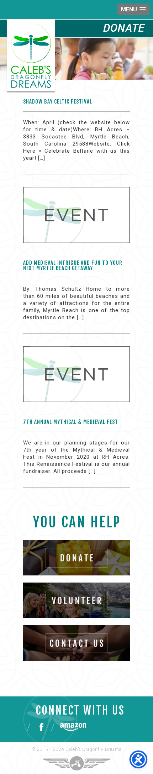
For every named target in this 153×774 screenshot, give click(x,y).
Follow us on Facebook (41, 727)
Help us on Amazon (73, 727)
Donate (124, 28)
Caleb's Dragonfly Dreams (31, 55)
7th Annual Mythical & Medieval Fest (70, 421)
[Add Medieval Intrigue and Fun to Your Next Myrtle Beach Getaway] (76, 220)
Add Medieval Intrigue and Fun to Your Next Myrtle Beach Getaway (72, 265)
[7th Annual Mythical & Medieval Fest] (76, 380)
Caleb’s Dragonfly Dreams (93, 749)
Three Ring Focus (76, 763)
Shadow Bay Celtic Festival (57, 101)
